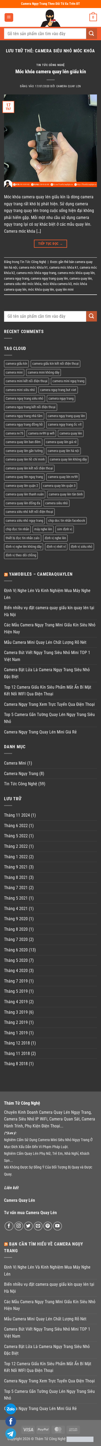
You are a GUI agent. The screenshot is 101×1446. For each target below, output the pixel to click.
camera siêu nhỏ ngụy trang (24, 520)
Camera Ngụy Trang (21, 773)
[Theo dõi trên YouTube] (57, 1226)
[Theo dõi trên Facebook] (9, 1226)
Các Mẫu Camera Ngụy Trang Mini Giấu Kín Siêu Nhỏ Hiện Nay (49, 628)
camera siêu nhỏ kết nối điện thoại (29, 512)
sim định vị (64, 529)
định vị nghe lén (55, 538)
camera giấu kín (16, 364)
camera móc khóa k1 (63, 267)
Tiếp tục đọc (50, 244)
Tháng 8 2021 (16, 877)
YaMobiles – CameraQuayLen (41, 574)
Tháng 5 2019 (16, 991)
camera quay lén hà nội (63, 451)
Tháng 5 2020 (16, 960)
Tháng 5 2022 (16, 835)
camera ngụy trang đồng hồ (24, 424)
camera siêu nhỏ (56, 503)
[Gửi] (91, 33)
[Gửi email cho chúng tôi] (38, 1226)
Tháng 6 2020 (16, 949)
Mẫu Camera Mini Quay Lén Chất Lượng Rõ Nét (45, 642)
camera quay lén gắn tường (24, 451)
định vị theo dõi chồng (21, 555)
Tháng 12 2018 (17, 1043)
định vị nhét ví (56, 547)
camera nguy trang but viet (58, 390)
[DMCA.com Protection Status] (80, 1439)
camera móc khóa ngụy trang (36, 273)
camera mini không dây (43, 372)
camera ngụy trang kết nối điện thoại (30, 407)
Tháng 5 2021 (16, 898)
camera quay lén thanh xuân (25, 494)
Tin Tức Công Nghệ (50, 65)
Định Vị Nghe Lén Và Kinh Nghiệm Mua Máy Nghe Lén (47, 594)
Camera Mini (15, 763)
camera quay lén (80, 278)
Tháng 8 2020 (16, 929)
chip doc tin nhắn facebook (66, 520)
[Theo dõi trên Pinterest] (47, 1226)
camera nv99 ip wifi (41, 433)
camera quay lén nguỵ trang (24, 477)
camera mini (14, 372)
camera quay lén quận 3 (59, 486)
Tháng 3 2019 (16, 1012)
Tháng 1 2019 (16, 1032)
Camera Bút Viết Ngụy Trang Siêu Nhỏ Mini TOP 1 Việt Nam (47, 656)
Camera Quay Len (68, 86)
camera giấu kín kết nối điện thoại (55, 364)
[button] (9, 17)
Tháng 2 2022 (16, 846)
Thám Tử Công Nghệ (50, 1439)
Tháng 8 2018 (16, 1063)
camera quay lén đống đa (23, 503)
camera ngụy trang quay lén (49, 278)
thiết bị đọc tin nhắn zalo (23, 538)
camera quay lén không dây (68, 459)
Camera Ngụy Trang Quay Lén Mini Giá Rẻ (40, 732)
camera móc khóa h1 (33, 267)
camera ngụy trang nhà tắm (24, 416)
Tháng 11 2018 (17, 1053)
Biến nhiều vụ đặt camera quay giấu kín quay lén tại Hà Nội (49, 611)
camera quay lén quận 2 (22, 486)
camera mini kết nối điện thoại (26, 381)
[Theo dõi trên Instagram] (18, 1226)
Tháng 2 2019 (16, 1022)
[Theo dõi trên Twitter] (28, 1226)
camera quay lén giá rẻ (61, 442)
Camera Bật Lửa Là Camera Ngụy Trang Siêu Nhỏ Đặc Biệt (47, 673)
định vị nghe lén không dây (23, 547)
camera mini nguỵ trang (68, 381)
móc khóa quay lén (41, 289)
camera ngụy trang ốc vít (65, 424)
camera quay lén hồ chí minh (25, 459)
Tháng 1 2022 (16, 856)
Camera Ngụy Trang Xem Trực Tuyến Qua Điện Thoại (49, 704)
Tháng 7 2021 (16, 887)
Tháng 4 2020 (16, 970)
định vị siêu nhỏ (81, 547)
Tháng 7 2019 (16, 981)
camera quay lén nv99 (63, 477)
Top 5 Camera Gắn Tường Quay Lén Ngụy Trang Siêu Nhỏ (49, 718)
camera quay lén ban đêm (23, 442)
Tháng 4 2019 (16, 1001)
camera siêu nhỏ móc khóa (22, 284)
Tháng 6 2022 (16, 825)
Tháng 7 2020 (16, 939)
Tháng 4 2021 (16, 908)
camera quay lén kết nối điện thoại (29, 468)
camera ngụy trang (16, 278)
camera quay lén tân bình (66, 494)
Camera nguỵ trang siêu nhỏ (24, 398)
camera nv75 (14, 433)
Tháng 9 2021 (16, 867)
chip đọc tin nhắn (17, 529)
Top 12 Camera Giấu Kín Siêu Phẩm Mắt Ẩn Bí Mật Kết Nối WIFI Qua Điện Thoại (47, 691)
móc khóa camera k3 (57, 284)
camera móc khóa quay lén (76, 273)
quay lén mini (64, 289)
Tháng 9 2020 (16, 918)
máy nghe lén (43, 529)
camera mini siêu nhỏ (20, 390)
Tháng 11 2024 (17, 815)
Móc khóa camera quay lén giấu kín (50, 71)
